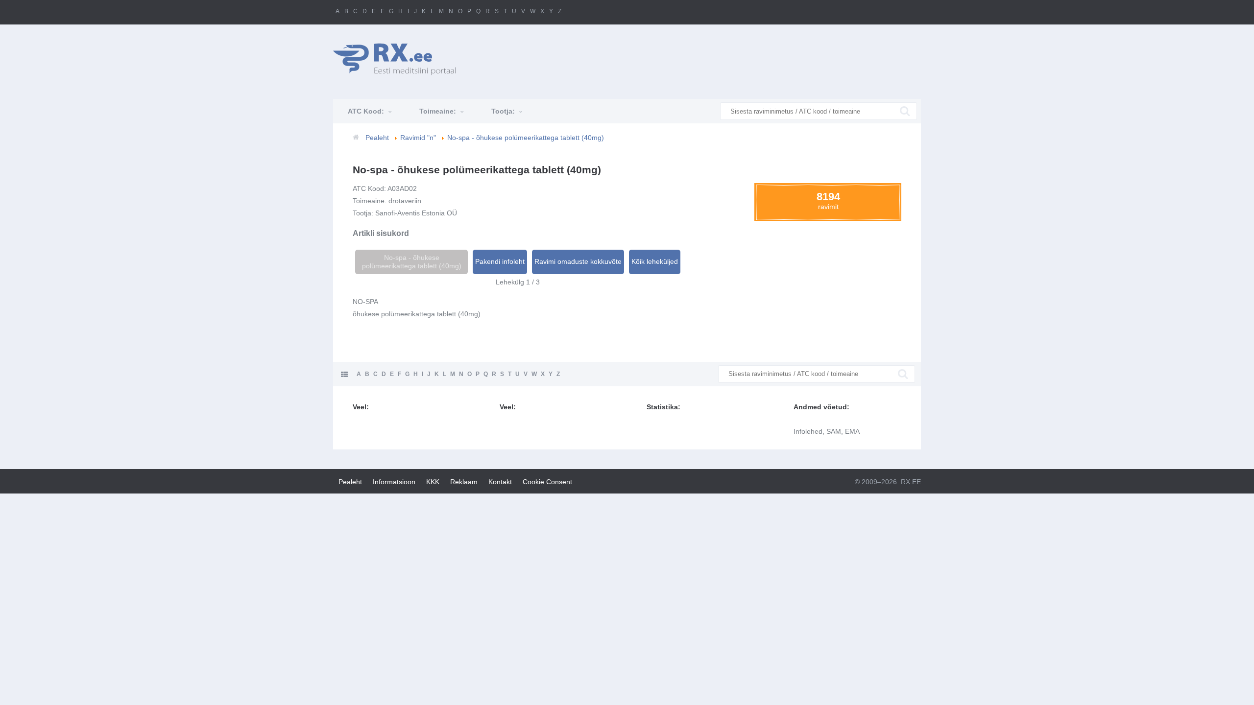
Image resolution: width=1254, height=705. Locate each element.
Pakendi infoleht (500, 261)
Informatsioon (394, 482)
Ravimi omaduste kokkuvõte (578, 261)
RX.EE (911, 482)
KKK (432, 482)
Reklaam (464, 482)
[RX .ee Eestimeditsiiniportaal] (399, 59)
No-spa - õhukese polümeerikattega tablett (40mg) (411, 262)
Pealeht (350, 482)
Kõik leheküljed (654, 261)
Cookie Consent (547, 482)
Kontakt (500, 482)
